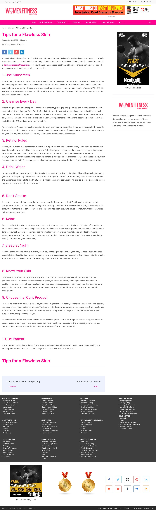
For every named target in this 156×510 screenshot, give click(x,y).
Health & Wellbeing (45, 22)
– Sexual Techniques (87, 411)
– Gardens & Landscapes (127, 422)
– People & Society (86, 448)
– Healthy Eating (124, 403)
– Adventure (6, 442)
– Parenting (44, 452)
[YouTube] (144, 1)
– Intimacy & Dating (86, 403)
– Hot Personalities (86, 424)
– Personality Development (89, 450)
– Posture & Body (47, 411)
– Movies (83, 426)
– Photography (7, 446)
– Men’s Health (7, 407)
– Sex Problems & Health (88, 409)
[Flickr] (150, 1)
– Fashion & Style (7, 424)
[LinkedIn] (138, 1)
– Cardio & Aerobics (47, 400)
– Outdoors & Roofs (125, 429)
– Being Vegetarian (125, 400)
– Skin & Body (6, 433)
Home (34, 22)
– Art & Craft (84, 442)
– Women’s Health (8, 409)
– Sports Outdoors (8, 452)
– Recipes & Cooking (126, 411)
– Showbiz (83, 433)
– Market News (46, 428)
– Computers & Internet (49, 422)
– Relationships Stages (87, 407)
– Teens (43, 458)
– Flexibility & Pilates (48, 405)
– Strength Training (47, 413)
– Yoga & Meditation (8, 413)
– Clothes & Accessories (10, 422)
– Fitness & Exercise (47, 403)
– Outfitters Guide (8, 444)
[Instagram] (133, 1)
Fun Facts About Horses (89, 381)
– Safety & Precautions (9, 448)
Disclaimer (127, 508)
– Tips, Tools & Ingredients (128, 413)
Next (96, 386)
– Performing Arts (86, 431)
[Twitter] (130, 1)
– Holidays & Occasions (127, 405)
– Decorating (123, 418)
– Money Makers (46, 433)
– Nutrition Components (127, 409)
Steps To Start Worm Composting (23, 381)
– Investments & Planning (49, 426)
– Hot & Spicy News (86, 422)
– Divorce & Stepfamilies (49, 444)
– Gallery (122, 420)
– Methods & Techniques (49, 431)
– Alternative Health (8, 400)
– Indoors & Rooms (125, 426)
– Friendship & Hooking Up (89, 405)
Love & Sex (76, 22)
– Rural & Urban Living (87, 452)
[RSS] (146, 489)
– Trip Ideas (6, 456)
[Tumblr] (147, 1)
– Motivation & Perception (88, 446)
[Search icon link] (149, 22)
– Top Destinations (8, 454)
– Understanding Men (87, 413)
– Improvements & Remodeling (129, 424)
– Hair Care (5, 426)
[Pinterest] (135, 1)
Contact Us (118, 508)
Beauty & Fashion (108, 22)
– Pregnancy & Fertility (48, 456)
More (120, 22)
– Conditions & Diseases (10, 403)
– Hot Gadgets (46, 424)
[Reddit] (141, 1)
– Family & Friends (47, 446)
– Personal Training (47, 409)
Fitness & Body (62, 22)
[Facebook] (127, 1)
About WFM (107, 508)
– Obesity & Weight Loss (49, 407)
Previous (13, 386)
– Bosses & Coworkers (48, 442)
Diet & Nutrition (91, 22)
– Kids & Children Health (49, 448)
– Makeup (5, 428)
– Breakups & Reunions (87, 400)
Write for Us (138, 508)
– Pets (43, 454)
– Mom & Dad (45, 450)
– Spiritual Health (7, 411)
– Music (82, 428)
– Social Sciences (86, 454)
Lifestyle (23, 40)
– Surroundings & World (88, 456)
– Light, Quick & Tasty (126, 407)
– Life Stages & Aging (9, 405)
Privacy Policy (149, 508)
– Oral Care (5, 431)
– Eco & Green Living (87, 444)
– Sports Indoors (7, 450)
